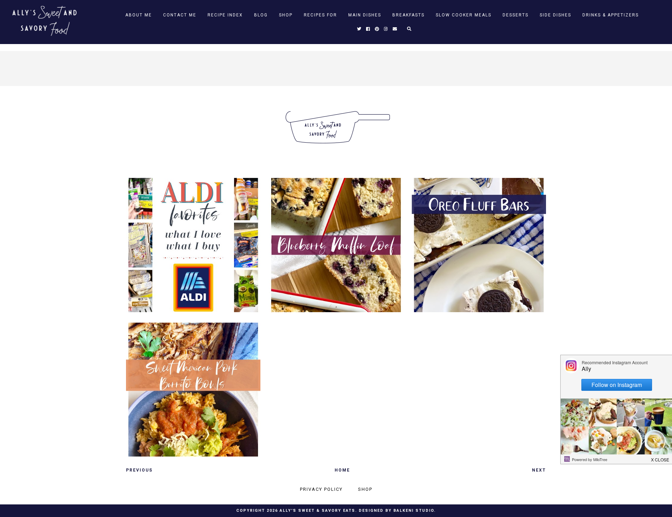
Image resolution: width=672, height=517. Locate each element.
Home (342, 470)
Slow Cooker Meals (463, 15)
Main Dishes (364, 15)
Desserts (515, 15)
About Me (138, 15)
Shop (286, 15)
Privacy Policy (321, 489)
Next (539, 470)
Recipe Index (225, 15)
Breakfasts (408, 15)
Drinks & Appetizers (610, 15)
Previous (139, 470)
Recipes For (320, 15)
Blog (261, 15)
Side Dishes (555, 15)
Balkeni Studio (413, 510)
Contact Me (179, 15)
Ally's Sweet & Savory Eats (317, 510)
